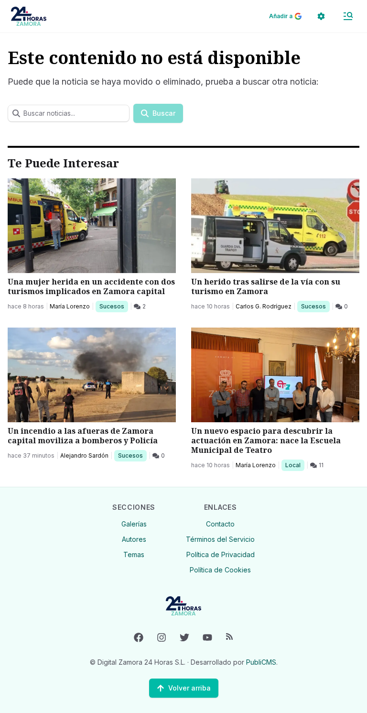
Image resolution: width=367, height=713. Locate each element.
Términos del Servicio (220, 539)
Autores (134, 539)
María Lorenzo (70, 306)
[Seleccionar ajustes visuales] (321, 16)
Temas (133, 554)
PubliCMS (261, 662)
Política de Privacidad (220, 554)
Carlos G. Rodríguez (263, 306)
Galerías (134, 524)
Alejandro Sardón (84, 455)
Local (294, 465)
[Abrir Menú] (347, 16)
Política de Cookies (220, 570)
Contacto (220, 524)
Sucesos (113, 306)
